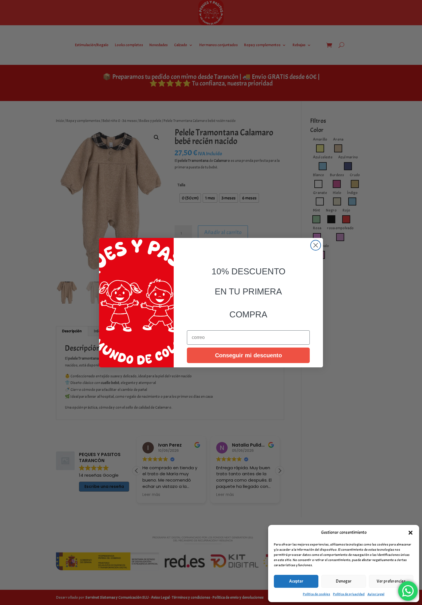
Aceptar (296, 581)
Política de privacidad (349, 594)
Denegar (344, 581)
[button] (410, 533)
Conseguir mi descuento (248, 355)
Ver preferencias (391, 581)
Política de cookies (316, 594)
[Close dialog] (316, 245)
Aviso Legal (375, 594)
